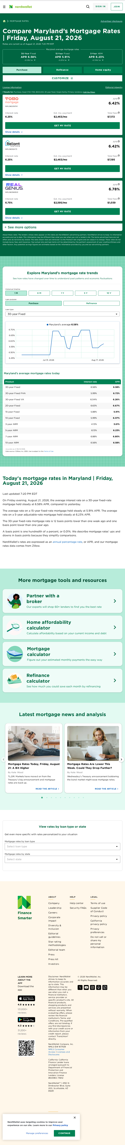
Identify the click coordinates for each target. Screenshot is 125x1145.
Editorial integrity (113, 87)
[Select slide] (42, 798)
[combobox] (62, 314)
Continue (64, 1133)
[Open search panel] (88, 6)
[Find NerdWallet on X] (80, 987)
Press (51, 954)
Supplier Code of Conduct (98, 910)
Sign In (101, 6)
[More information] (119, 99)
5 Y (85, 293)
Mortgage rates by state (17, 854)
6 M (39, 293)
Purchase (22, 70)
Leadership (54, 908)
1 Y (62, 293)
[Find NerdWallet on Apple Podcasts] (98, 987)
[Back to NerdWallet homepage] (4, 21)
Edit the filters (89, 92)
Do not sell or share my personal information (98, 942)
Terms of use (97, 903)
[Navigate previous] (3, 759)
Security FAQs (78, 908)
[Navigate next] (121, 759)
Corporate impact (54, 919)
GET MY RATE (62, 125)
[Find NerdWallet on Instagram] (92, 987)
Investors (53, 964)
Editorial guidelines (54, 935)
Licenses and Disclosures (59, 1053)
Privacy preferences (97, 931)
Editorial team (56, 949)
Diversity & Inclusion (54, 927)
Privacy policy (98, 916)
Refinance (62, 70)
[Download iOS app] (26, 998)
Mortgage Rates (19, 21)
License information (12, 87)
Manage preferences (37, 1133)
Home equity (103, 70)
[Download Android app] (26, 1019)
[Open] (117, 846)
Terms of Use (48, 451)
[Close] (74, 1117)
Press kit (53, 959)
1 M (16, 293)
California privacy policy (98, 922)
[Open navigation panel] (4, 6)
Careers (52, 912)
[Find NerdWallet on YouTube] (86, 987)
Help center (76, 903)
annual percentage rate (67, 541)
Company (53, 903)
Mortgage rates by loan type (20, 841)
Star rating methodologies (57, 943)
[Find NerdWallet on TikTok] (104, 987)
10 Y (109, 293)
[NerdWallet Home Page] (20, 7)
